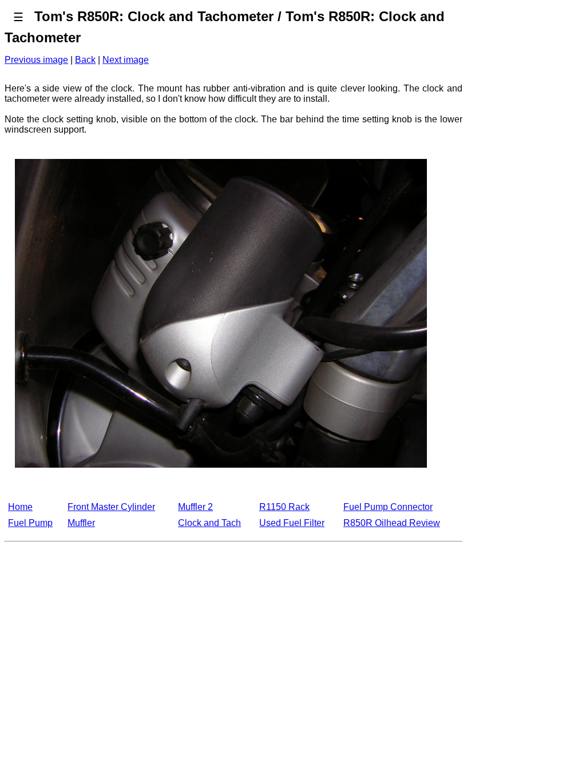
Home (20, 507)
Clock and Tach (209, 523)
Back (85, 60)
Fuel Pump (30, 523)
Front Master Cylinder (111, 507)
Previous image (36, 60)
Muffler (81, 523)
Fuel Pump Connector (388, 507)
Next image (125, 60)
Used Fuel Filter (291, 523)
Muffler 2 (195, 507)
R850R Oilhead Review (391, 523)
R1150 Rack (284, 507)
